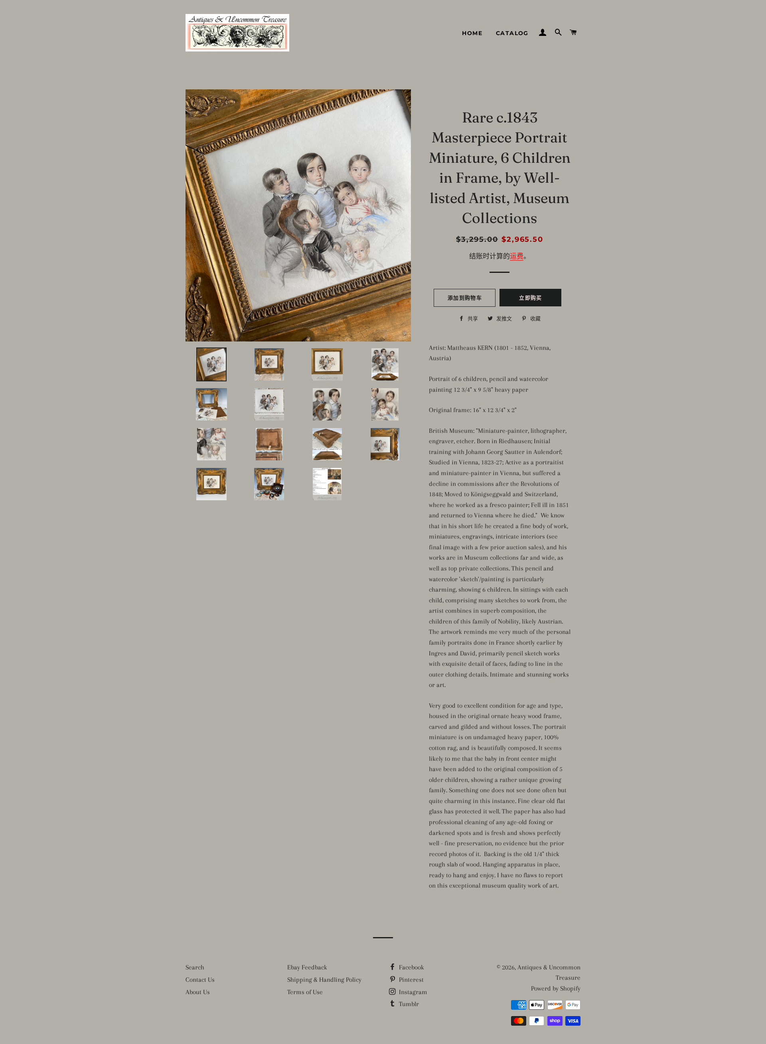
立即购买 (530, 297)
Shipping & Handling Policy (324, 979)
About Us (198, 992)
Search (195, 967)
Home (472, 33)
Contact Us (200, 979)
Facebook (410, 967)
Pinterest (410, 979)
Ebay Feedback (307, 967)
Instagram (412, 992)
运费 (516, 256)
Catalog (512, 33)
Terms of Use (305, 992)
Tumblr (408, 1004)
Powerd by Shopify (555, 988)
